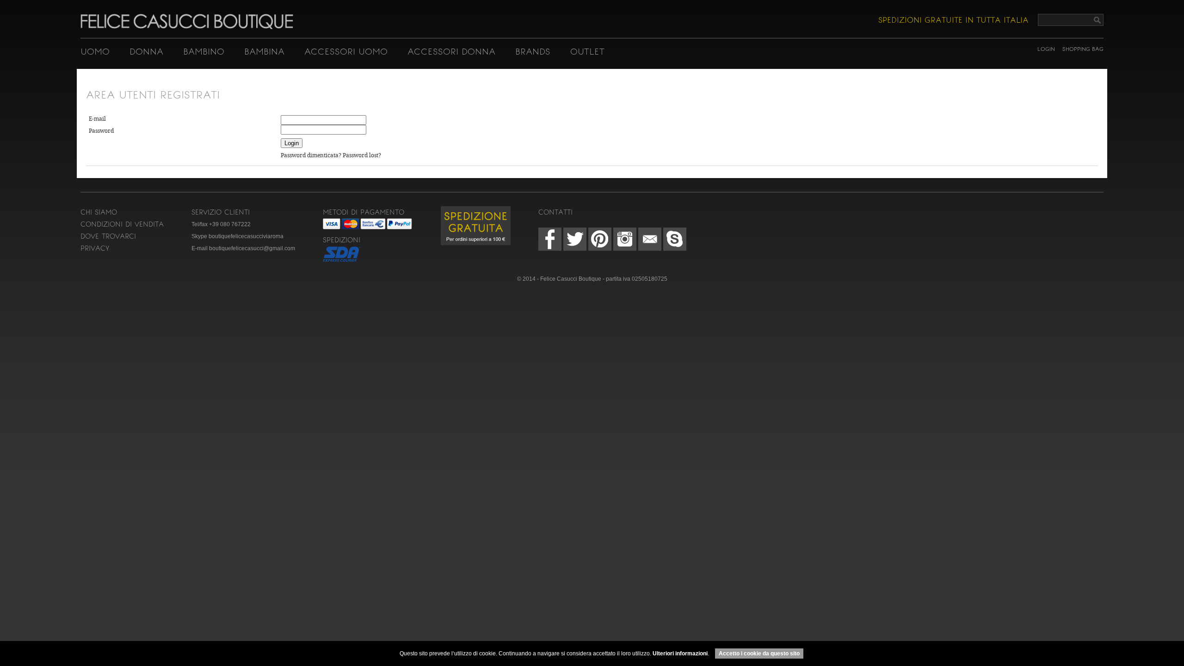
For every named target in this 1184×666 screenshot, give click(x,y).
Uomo (95, 51)
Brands (532, 51)
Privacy (94, 248)
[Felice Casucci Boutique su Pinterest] (599, 239)
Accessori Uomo (346, 51)
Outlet (587, 51)
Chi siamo (98, 212)
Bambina (264, 51)
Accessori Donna (451, 51)
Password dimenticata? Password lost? (331, 155)
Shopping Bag (1083, 49)
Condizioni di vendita (122, 224)
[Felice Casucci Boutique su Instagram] (624, 239)
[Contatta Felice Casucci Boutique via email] (649, 239)
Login (1046, 49)
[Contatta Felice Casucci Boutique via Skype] (674, 239)
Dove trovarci (108, 236)
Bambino (203, 51)
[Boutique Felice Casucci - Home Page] (186, 27)
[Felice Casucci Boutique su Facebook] (549, 239)
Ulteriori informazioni (680, 653)
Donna (146, 51)
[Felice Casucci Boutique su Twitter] (574, 239)
